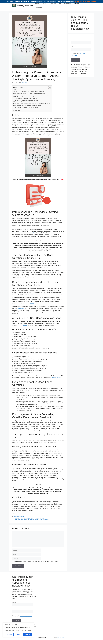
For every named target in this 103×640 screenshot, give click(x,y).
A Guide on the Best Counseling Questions (25, 96)
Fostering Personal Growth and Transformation (27, 107)
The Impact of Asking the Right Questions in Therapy (27, 105)
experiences (21, 308)
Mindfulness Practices (19, 516)
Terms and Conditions (55, 3)
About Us (37, 3)
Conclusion (17, 110)
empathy (32, 233)
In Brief (16, 89)
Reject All (18, 634)
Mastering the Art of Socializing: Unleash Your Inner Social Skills (29, 518)
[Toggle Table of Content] (48, 87)
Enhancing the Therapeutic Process (25, 108)
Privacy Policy (67, 3)
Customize (9, 634)
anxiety (32, 303)
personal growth (56, 377)
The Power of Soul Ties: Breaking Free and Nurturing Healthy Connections (31, 519)
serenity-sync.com (25, 6)
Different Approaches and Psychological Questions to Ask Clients (31, 95)
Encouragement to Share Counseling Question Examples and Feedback (32, 103)
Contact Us (45, 3)
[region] (18, 629)
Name (72, 40)
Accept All (27, 634)
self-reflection (23, 325)
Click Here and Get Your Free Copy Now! (85, 1)
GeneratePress (61, 637)
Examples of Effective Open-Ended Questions (26, 102)
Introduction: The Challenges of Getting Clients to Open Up (29, 91)
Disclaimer (76, 3)
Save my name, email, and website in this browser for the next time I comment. (36, 561)
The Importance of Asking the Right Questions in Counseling (29, 93)
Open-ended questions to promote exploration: (27, 98)
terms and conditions (26, 616)
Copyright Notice (39, 7)
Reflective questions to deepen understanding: (27, 100)
